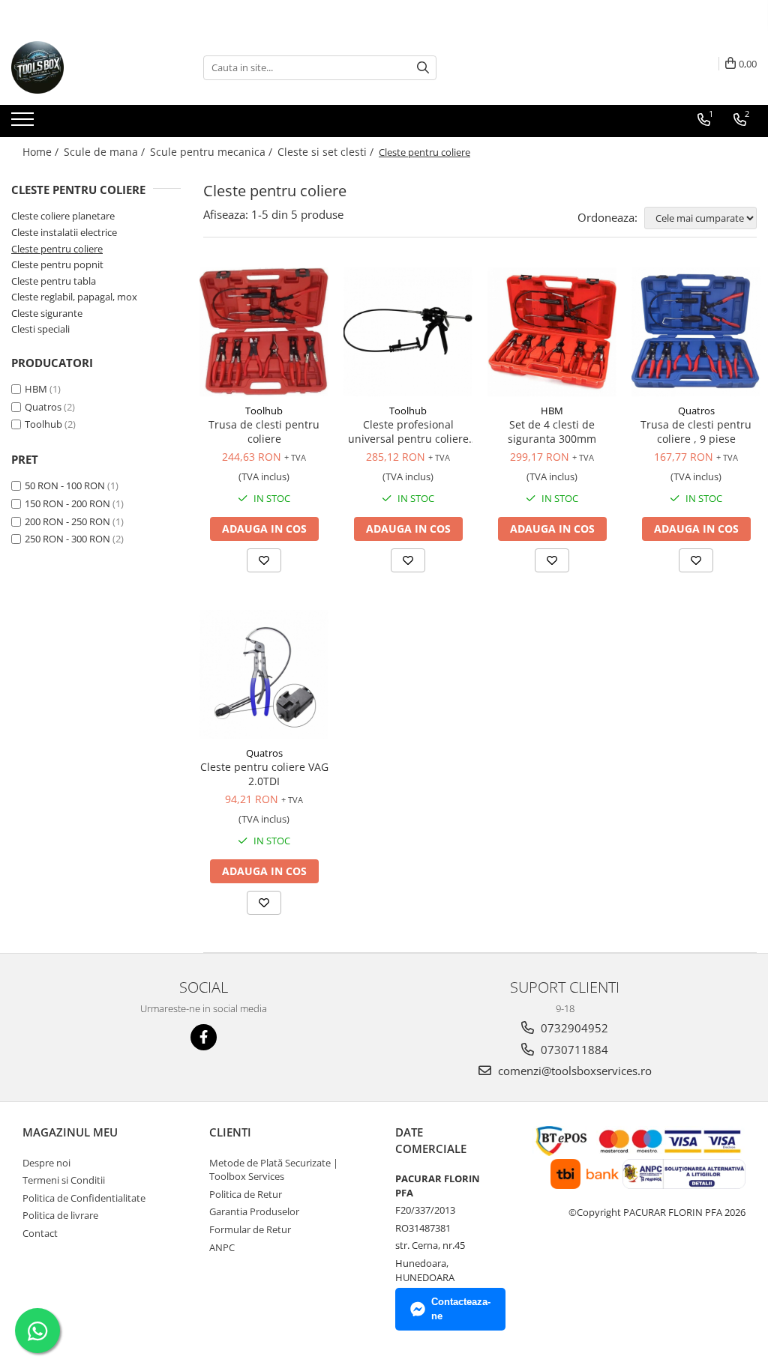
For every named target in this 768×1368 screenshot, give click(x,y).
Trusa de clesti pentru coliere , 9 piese (696, 431)
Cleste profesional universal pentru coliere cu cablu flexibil (408, 431)
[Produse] (24, 123)
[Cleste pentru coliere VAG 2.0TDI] (264, 674)
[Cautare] (423, 67)
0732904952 (573, 1027)
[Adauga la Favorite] (264, 560)
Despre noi (46, 1162)
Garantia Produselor (254, 1211)
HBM (36, 389)
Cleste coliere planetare (63, 216)
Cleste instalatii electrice (64, 232)
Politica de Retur (245, 1194)
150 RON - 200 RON (67, 503)
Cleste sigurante (46, 313)
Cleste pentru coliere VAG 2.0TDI (264, 774)
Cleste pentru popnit (57, 264)
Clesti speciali (40, 329)
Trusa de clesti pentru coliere (264, 431)
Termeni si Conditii (63, 1180)
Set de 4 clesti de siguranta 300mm (552, 431)
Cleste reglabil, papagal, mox (74, 296)
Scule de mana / (106, 152)
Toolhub (43, 424)
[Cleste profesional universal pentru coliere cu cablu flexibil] (408, 331)
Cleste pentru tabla (53, 281)
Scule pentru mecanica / (212, 152)
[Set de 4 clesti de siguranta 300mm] (552, 331)
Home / (42, 152)
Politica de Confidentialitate (84, 1198)
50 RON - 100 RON (65, 485)
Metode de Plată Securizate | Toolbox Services (273, 1170)
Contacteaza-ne (460, 1309)
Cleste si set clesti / (327, 152)
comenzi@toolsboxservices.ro (573, 1070)
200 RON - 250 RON (67, 521)
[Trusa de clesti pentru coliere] (264, 331)
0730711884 (573, 1049)
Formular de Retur (250, 1229)
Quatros (43, 407)
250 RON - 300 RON (67, 538)
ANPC (222, 1247)
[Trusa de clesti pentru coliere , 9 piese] (696, 331)
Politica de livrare (60, 1215)
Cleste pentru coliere (57, 248)
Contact (40, 1233)
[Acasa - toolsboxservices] (86, 67)
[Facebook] (203, 1037)
